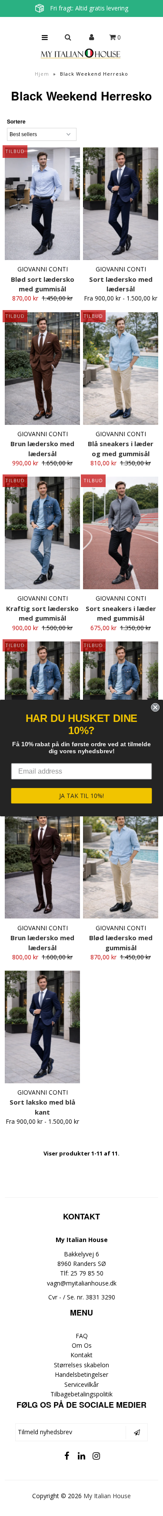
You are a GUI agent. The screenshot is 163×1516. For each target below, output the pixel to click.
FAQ (82, 1336)
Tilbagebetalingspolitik (81, 1394)
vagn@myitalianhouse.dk (81, 1283)
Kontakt (81, 1355)
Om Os (82, 1345)
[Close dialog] (155, 707)
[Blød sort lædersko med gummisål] (42, 203)
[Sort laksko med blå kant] (42, 1027)
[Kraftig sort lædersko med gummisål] (42, 533)
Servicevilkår (81, 1384)
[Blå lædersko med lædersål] (42, 697)
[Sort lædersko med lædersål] (120, 203)
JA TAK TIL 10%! (81, 795)
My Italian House (107, 1496)
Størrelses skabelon (81, 1365)
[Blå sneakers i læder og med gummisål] (120, 368)
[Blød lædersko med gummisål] (120, 862)
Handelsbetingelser (81, 1374)
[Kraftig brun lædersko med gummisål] (120, 697)
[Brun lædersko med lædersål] (42, 368)
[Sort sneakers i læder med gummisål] (120, 533)
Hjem (42, 73)
